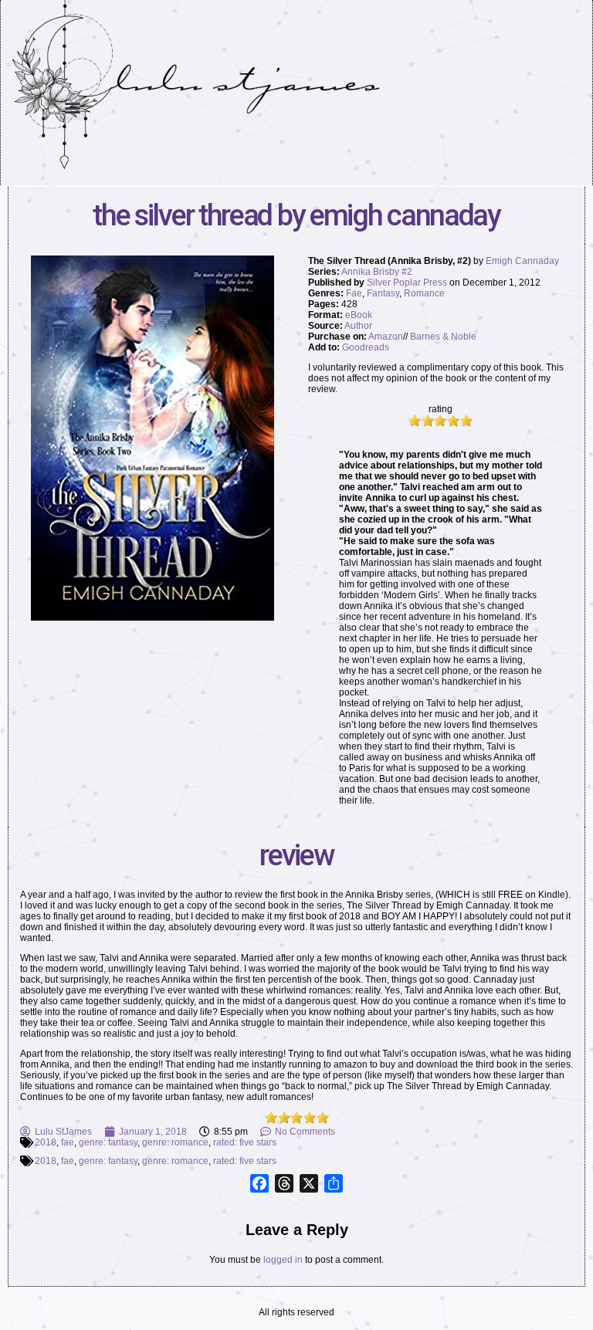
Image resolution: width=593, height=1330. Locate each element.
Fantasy (383, 293)
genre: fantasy (108, 1142)
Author (358, 325)
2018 (45, 1142)
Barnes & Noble (443, 336)
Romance (424, 293)
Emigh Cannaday (522, 261)
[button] (73, 107)
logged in (283, 1259)
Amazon (385, 336)
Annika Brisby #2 (376, 271)
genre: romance (175, 1142)
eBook (358, 315)
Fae (354, 293)
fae (67, 1142)
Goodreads (365, 347)
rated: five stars (244, 1142)
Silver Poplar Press (407, 282)
